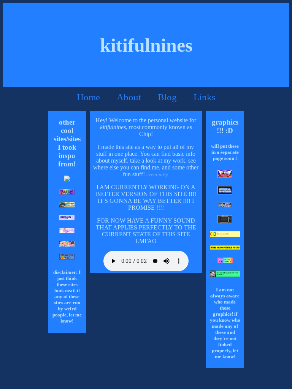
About (129, 97)
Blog (167, 97)
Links (205, 97)
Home (88, 97)
